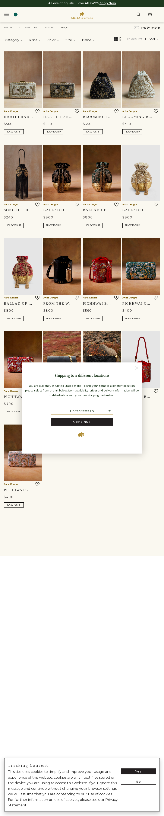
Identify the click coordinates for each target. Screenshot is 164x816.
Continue (82, 422)
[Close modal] (137, 368)
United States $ (82, 411)
